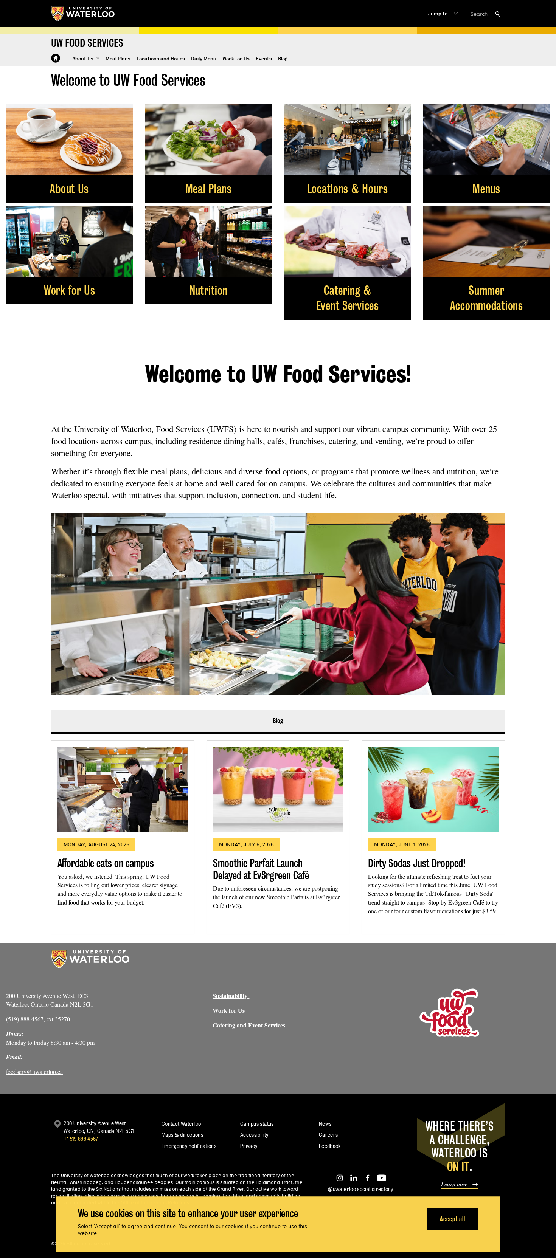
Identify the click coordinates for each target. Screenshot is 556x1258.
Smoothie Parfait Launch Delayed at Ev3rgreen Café (261, 869)
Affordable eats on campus (105, 863)
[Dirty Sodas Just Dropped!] (433, 789)
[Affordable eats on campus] (122, 789)
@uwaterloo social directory (360, 1189)
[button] (443, 14)
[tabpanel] (278, 834)
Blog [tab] (278, 721)
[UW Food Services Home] (55, 58)
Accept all (452, 1219)
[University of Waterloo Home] (83, 13)
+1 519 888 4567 (81, 1139)
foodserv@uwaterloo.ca (34, 1071)
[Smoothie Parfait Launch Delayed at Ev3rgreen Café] (278, 789)
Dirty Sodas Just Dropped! (417, 863)
